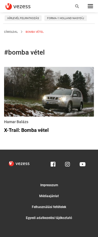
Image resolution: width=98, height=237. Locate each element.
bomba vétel (34, 31)
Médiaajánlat (49, 196)
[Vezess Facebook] (53, 163)
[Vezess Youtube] (81, 163)
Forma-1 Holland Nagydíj (65, 18)
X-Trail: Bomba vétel (26, 130)
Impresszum (49, 185)
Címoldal (11, 31)
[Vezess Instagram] (67, 163)
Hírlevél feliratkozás (23, 18)
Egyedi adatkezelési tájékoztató (49, 218)
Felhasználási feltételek (49, 207)
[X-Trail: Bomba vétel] (49, 93)
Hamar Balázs (16, 122)
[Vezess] (23, 6)
